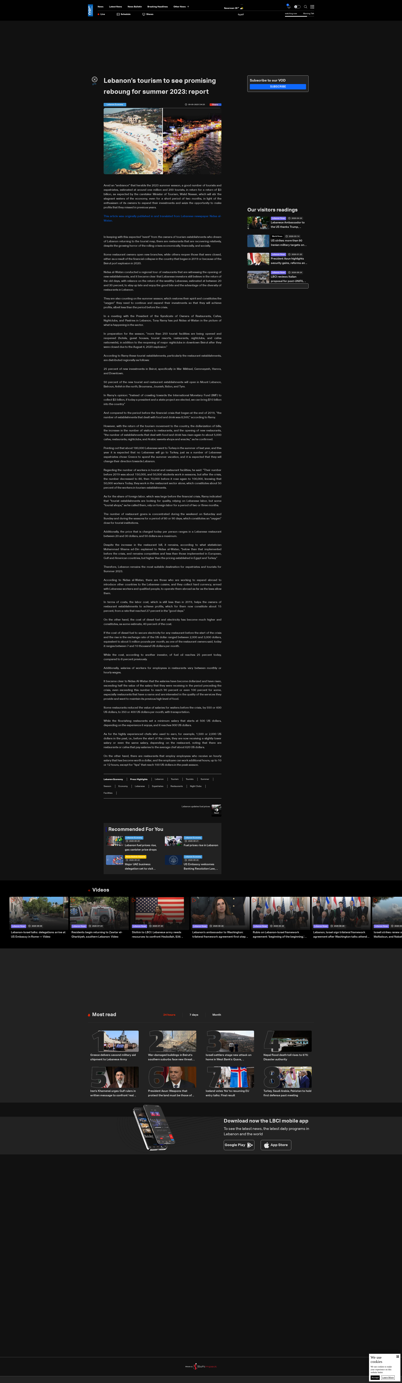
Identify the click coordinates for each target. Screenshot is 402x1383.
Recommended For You (135, 829)
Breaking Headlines (157, 7)
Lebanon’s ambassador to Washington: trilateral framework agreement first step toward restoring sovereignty (219, 935)
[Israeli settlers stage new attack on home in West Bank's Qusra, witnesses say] (230, 1046)
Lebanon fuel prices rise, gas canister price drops (141, 847)
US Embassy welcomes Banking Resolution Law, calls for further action (199, 867)
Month (216, 1014)
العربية (241, 14)
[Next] (398, 918)
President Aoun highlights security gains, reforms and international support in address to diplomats (289, 261)
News (100, 7)
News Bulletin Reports (135, 857)
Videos (100, 890)
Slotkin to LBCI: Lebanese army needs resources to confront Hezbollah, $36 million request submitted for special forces (160, 935)
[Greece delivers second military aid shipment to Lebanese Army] (114, 1046)
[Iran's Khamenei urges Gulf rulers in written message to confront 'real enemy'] (114, 1082)
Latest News (115, 7)
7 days (194, 1014)
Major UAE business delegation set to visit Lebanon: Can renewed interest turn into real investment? (140, 867)
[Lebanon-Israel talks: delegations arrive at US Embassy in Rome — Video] (38, 918)
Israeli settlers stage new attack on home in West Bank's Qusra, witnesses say (228, 1058)
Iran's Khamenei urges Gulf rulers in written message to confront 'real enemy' (113, 1094)
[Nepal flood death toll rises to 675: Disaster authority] (287, 1046)
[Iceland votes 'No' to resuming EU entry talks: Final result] (230, 1082)
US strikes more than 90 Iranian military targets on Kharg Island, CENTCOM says (287, 243)
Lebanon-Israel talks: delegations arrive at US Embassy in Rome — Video (38, 934)
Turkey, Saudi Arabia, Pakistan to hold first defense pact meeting (287, 1093)
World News (277, 236)
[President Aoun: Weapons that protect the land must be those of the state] (172, 1082)
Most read (104, 1014)
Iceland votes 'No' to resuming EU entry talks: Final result (227, 1093)
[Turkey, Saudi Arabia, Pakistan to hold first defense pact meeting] (287, 1082)
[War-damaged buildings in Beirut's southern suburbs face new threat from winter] (172, 1046)
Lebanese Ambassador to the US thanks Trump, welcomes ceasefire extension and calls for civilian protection (288, 225)
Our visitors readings (272, 210)
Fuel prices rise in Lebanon (201, 845)
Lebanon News (278, 218)
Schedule (125, 14)
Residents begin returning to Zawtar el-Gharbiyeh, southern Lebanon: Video (96, 934)
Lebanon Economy (134, 838)
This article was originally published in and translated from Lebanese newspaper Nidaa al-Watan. (162, 218)
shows (149, 14)
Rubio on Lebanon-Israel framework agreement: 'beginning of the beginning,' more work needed (278, 935)
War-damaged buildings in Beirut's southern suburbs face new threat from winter (170, 1058)
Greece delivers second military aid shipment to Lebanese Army (113, 1057)
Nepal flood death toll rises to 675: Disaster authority (285, 1057)
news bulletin (135, 7)
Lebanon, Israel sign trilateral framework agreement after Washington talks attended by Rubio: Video (341, 935)
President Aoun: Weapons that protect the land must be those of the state (170, 1094)
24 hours (169, 1014)
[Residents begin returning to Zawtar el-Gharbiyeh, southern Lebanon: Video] (99, 918)
